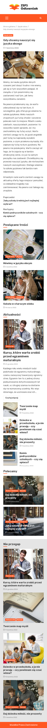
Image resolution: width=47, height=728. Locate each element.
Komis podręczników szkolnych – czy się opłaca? (23, 212)
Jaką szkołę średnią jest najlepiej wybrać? (21, 200)
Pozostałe (10, 346)
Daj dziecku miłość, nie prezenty (10, 442)
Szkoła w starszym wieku (23, 285)
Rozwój (19, 256)
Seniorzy (20, 297)
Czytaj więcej (11, 398)
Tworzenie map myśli (10, 409)
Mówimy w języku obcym (23, 245)
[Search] (40, 18)
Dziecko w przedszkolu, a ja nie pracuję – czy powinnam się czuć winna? (10, 426)
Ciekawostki (10, 619)
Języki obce (8, 35)
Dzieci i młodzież (12, 491)
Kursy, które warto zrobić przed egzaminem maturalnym (23, 334)
